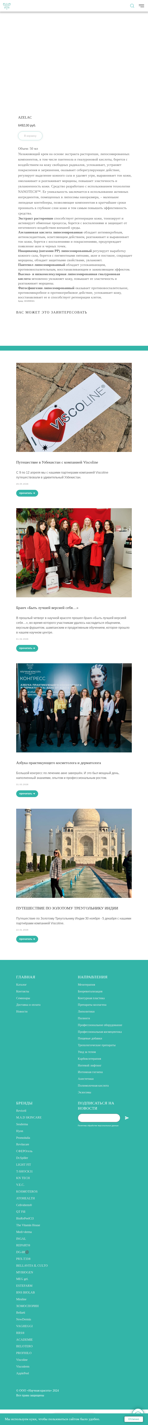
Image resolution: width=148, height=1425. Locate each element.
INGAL (21, 1238)
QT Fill (20, 1211)
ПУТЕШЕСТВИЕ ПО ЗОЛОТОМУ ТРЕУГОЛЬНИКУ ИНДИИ (67, 908)
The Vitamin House (28, 1225)
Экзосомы (84, 1092)
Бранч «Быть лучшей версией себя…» (47, 607)
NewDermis (23, 1319)
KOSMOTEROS (27, 1191)
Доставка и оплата (28, 1004)
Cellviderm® (24, 1205)
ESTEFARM (24, 1285)
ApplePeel (22, 1373)
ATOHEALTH (25, 1198)
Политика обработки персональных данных (98, 1125)
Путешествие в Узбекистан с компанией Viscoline (57, 462)
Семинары (23, 998)
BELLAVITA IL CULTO (32, 1265)
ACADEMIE (24, 1339)
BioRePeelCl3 (25, 1218)
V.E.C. (20, 1184)
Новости (22, 1011)
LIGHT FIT (23, 1164)
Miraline (21, 1299)
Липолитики (86, 1011)
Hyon (19, 1131)
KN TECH (23, 1178)
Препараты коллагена (92, 1004)
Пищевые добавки (90, 1038)
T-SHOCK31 (24, 1171)
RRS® (20, 1332)
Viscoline (22, 1359)
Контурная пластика (91, 998)
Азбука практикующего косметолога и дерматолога (58, 763)
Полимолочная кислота (93, 1085)
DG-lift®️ (22, 1252)
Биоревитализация (90, 991)
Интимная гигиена (90, 1072)
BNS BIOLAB (25, 1292)
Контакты (22, 991)
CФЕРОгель (24, 1151)
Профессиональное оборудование (100, 1025)
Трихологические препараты (97, 1045)
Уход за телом (87, 1052)
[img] (7, 6)
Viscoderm (22, 1366)
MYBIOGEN (24, 1272)
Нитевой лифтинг (90, 1065)
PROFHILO (24, 1353)
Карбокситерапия (89, 1058)
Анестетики (86, 1078)
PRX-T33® (23, 1258)
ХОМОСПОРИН (27, 1306)
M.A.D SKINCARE (29, 1117)
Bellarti (20, 1312)
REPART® (23, 1245)
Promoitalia (23, 1137)
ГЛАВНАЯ (25, 977)
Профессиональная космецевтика (100, 1031)
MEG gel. (22, 1279)
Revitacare (22, 1144)
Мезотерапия (86, 984)
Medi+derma (24, 1232)
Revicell (21, 1110)
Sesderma (22, 1124)
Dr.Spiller (22, 1157)
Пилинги (84, 1018)
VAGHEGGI (24, 1326)
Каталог (21, 984)
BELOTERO (24, 1346)
